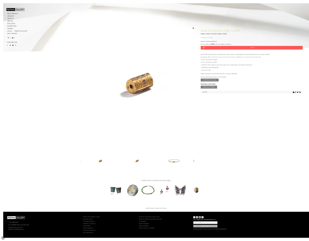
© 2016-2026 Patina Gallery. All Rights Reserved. (210, 229)
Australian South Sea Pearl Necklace (223, 57)
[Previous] (80, 161)
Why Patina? (12, 33)
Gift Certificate (88, 232)
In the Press (142, 221)
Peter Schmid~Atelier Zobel (216, 34)
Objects (10, 18)
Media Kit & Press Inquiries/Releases (150, 219)
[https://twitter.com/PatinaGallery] (10, 45)
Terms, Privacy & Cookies (147, 228)
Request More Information (209, 41)
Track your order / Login (91, 216)
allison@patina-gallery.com (18, 225)
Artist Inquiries (144, 223)
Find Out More (209, 87)
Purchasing (86, 225)
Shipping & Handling (89, 223)
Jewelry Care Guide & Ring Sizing (149, 216)
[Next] (193, 161)
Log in (9, 31)
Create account (20, 31)
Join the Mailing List (89, 230)
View (116, 190)
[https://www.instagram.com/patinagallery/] (13, 45)
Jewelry (10, 16)
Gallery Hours (88, 219)
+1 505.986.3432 (11, 42)
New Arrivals (12, 13)
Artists (10, 21)
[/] (15, 9)
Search (10, 28)
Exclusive (11, 23)
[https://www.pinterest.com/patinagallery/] (16, 45)
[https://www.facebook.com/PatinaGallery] (7, 45)
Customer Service (88, 221)
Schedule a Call (209, 80)
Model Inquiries (144, 225)
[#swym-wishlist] (8, 38)
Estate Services (88, 228)
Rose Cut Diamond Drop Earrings (250, 57)
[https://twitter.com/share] (298, 92)
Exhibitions (11, 26)
